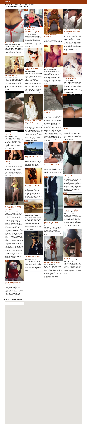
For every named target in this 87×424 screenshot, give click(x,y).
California (25, 4)
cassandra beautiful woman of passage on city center (72, 30)
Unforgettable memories (52, 262)
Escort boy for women (51, 222)
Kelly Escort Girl (49, 68)
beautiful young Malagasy (13, 282)
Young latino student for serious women (32, 257)
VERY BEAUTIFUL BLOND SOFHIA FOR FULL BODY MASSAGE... (13, 207)
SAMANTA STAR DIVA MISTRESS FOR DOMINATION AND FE (32, 29)
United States (18, 4)
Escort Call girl (9, 43)
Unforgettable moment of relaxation (13, 133)
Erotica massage (30, 214)
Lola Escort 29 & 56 (70, 258)
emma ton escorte (11, 75)
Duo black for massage (32, 185)
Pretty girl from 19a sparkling (50, 111)
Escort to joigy (68, 175)
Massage (8, 161)
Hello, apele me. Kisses (71, 210)
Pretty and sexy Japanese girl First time (33, 121)
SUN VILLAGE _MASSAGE (52, 164)
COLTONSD (7, 1)
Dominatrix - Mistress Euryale (31, 68)
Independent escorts (9, 4)
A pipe (66, 128)
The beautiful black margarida (50, 35)
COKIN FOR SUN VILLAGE (33, 156)
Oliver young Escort (70, 78)
